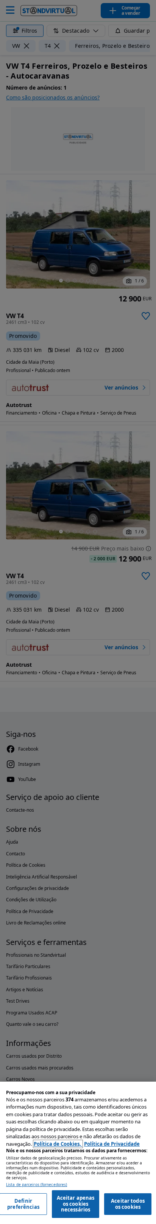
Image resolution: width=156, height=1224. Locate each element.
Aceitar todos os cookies (128, 1203)
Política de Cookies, (58, 1143)
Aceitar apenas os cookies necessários (76, 1203)
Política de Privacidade (112, 1143)
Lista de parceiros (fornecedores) (36, 1184)
